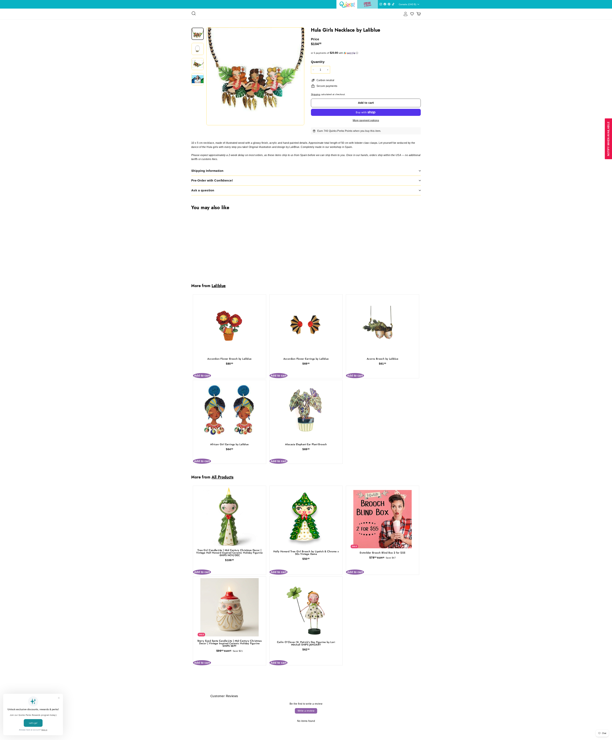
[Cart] (418, 14)
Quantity (317, 62)
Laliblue (219, 285)
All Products (222, 477)
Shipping (315, 94)
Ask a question (202, 190)
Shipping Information (207, 170)
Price (315, 39)
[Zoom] (255, 76)
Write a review (306, 710)
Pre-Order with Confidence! (212, 180)
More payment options (366, 120)
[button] (366, 52)
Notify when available (608, 138)
